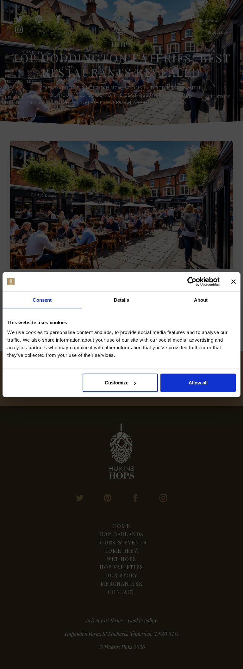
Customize (116, 382)
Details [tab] (121, 299)
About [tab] (201, 299)
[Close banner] (233, 281)
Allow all (198, 382)
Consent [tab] (42, 299)
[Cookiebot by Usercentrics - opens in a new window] (192, 281)
